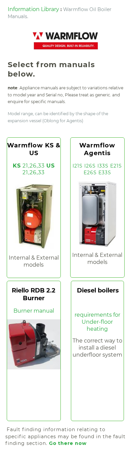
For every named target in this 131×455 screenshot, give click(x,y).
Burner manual (33, 311)
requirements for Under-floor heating (97, 322)
